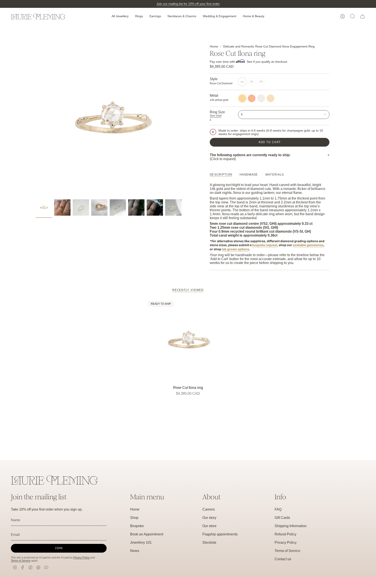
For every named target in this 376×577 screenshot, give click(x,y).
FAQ (278, 509)
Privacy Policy (81, 557)
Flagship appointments (220, 534)
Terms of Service (20, 560)
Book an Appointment (146, 534)
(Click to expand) (250, 157)
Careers (208, 509)
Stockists (209, 542)
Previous (35, 121)
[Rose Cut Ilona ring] (188, 341)
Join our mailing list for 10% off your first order (188, 3)
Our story (209, 517)
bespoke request (264, 245)
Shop (134, 517)
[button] (120, 16)
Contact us (283, 559)
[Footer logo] (54, 480)
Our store (209, 526)
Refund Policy (285, 534)
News (134, 551)
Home (214, 46)
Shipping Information (291, 526)
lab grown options (235, 249)
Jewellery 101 (141, 542)
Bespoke (137, 526)
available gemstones (308, 245)
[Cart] (363, 16)
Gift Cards (282, 517)
